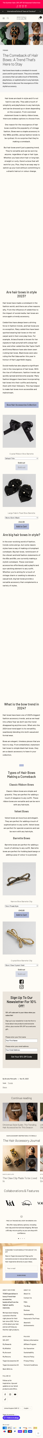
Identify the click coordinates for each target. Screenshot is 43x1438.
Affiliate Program (30, 1344)
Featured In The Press (31, 1318)
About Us (27, 1294)
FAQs (25, 1302)
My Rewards (7, 1344)
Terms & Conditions (31, 1365)
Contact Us (28, 1298)
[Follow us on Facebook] (5, 1394)
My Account (7, 1352)
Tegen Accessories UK (11, 1361)
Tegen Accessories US (11, 1365)
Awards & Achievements (29, 1324)
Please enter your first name (16, 1037)
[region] (21, 4)
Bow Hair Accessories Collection (21, 405)
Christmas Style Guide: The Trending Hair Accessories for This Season (19, 1126)
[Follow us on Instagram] (10, 1394)
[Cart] (39, 18)
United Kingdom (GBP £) (11, 1408)
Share (5, 1087)
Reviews (27, 1310)
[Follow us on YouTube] (15, 1394)
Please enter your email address (17, 1046)
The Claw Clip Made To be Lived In (20, 1179)
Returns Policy (29, 1357)
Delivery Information (31, 1340)
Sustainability (29, 1314)
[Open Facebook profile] (21, 981)
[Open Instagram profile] (21, 986)
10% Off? (6, 1340)
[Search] (8, 18)
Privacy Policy (29, 1361)
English (26, 1408)
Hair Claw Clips (8, 1174)
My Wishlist (7, 1348)
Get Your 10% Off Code (21, 1056)
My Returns (7, 1357)
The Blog (27, 1306)
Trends (5, 50)
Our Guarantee (29, 1348)
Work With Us (7, 1369)
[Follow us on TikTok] (5, 1399)
